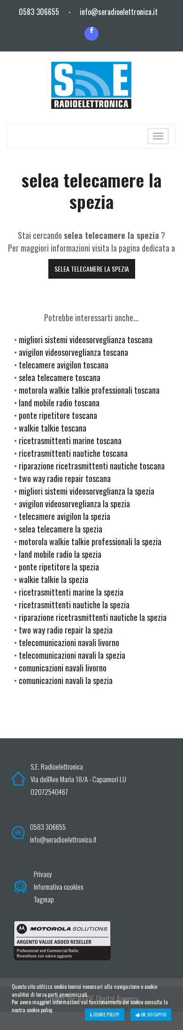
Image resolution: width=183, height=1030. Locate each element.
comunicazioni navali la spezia (66, 680)
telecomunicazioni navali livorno (69, 642)
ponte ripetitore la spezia (59, 567)
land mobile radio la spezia (60, 554)
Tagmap (44, 899)
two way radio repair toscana (65, 478)
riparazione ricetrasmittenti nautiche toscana (92, 466)
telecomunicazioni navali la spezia (72, 655)
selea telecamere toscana (59, 377)
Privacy (43, 874)
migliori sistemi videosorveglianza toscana (85, 339)
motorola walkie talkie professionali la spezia (90, 541)
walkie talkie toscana (52, 428)
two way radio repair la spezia (66, 630)
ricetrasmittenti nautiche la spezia (74, 604)
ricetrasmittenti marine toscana (70, 440)
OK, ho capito (153, 1014)
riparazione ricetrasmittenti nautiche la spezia (93, 617)
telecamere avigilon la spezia (64, 516)
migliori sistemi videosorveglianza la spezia (86, 491)
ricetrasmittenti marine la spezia (71, 592)
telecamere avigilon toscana (63, 365)
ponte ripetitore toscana (58, 415)
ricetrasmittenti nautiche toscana (73, 453)
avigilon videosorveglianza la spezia (74, 503)
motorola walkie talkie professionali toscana (89, 390)
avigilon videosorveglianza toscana (73, 352)
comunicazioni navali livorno (63, 668)
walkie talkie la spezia (53, 579)
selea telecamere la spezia (91, 269)
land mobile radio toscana (59, 402)
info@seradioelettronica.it (119, 11)
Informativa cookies (58, 886)
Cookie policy (105, 1014)
